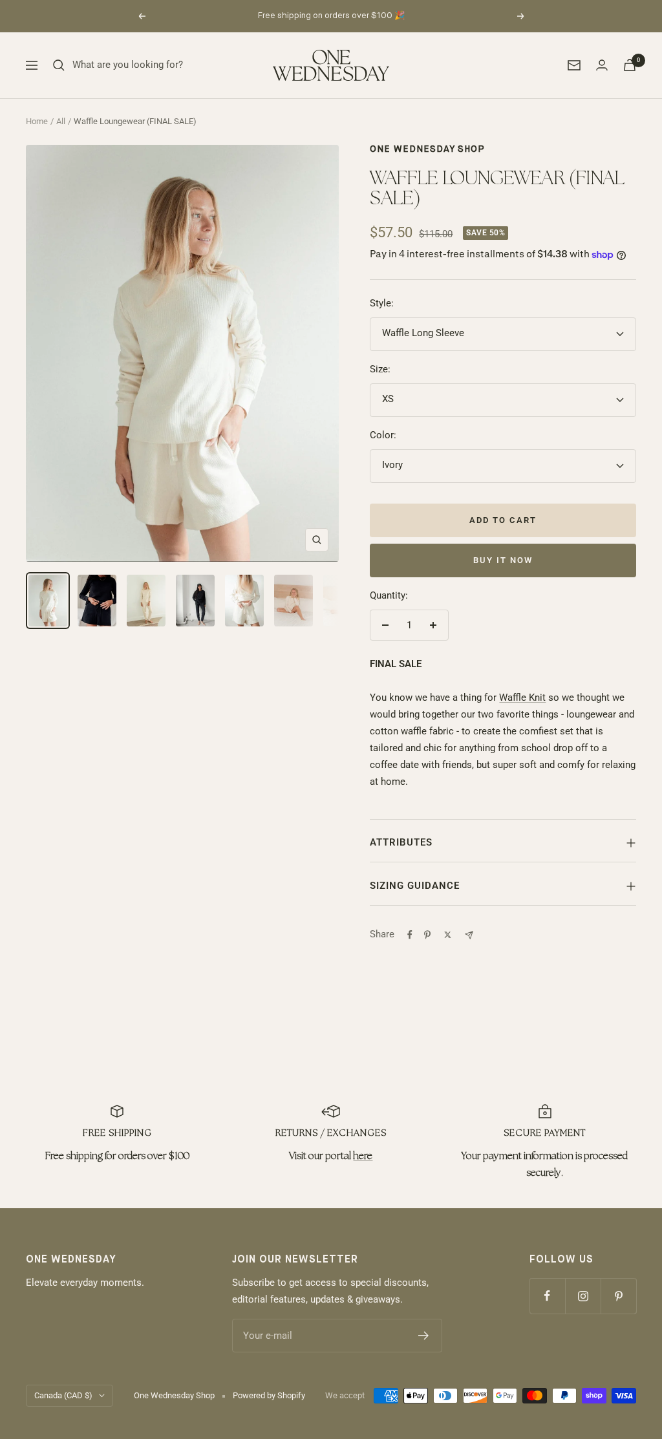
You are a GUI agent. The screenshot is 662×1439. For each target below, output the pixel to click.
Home (37, 121)
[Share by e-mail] (469, 935)
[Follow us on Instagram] (583, 1296)
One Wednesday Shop (427, 149)
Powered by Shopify (269, 1395)
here (362, 1156)
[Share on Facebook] (409, 934)
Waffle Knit (522, 697)
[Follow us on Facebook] (547, 1296)
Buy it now (503, 560)
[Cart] (629, 65)
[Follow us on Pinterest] (618, 1296)
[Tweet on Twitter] (447, 934)
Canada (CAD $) (63, 1395)
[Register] (423, 1335)
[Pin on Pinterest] (427, 934)
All (60, 121)
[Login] (602, 64)
